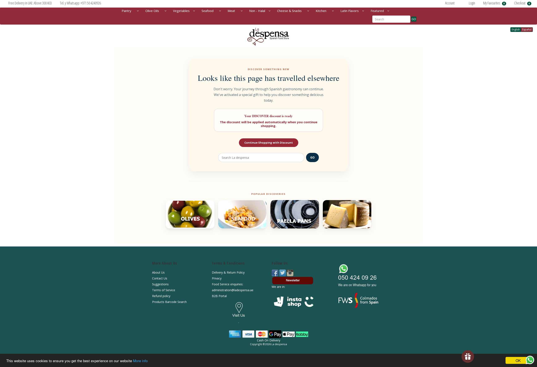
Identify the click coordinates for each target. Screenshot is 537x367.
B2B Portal (219, 296)
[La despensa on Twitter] (283, 273)
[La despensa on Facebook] (275, 273)
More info (140, 360)
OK (518, 360)
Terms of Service (163, 290)
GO (414, 19)
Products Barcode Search (169, 302)
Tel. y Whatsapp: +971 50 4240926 (80, 2)
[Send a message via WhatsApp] (530, 360)
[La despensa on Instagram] (290, 273)
